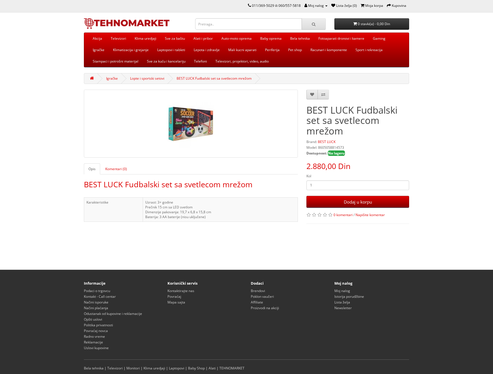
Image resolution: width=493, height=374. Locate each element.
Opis (92, 168)
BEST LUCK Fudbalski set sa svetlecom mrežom (214, 78)
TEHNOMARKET (232, 368)
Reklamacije (93, 342)
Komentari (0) (116, 168)
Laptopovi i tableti (171, 49)
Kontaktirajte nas (180, 290)
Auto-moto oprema (236, 38)
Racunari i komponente (328, 49)
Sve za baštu (175, 38)
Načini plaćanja (96, 307)
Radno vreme (94, 336)
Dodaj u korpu (358, 202)
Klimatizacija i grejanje (131, 49)
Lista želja (342, 302)
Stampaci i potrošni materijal (115, 61)
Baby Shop (196, 368)
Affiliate (257, 302)
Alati (212, 368)
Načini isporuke (96, 302)
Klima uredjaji (145, 38)
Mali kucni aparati (242, 49)
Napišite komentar (370, 214)
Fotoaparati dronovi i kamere (341, 38)
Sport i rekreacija (369, 49)
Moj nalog (342, 290)
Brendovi (258, 290)
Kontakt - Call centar (100, 296)
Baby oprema (271, 38)
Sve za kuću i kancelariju (166, 61)
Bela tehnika (300, 38)
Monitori (133, 368)
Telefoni (200, 61)
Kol (308, 176)
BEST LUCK (327, 141)
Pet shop (295, 49)
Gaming (379, 38)
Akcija (97, 38)
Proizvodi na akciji (265, 307)
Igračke (98, 49)
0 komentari (343, 214)
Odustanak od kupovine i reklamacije (113, 313)
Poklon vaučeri (262, 296)
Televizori (118, 38)
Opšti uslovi (93, 319)
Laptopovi (176, 368)
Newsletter (343, 307)
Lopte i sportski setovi (147, 78)
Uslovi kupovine (96, 347)
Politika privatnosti (98, 325)
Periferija (272, 49)
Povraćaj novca (96, 330)
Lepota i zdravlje (207, 49)
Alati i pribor (203, 38)
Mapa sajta (176, 302)
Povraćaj (174, 296)
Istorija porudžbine (349, 296)
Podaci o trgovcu (97, 290)
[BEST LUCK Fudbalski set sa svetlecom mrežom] (191, 124)
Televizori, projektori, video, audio (242, 61)
